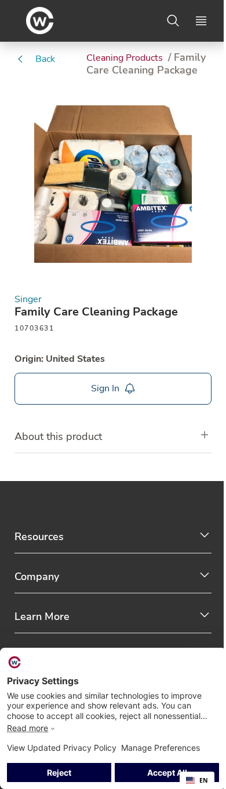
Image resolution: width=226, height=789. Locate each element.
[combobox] (197, 780)
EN (203, 780)
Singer (28, 299)
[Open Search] (173, 21)
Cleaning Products (125, 58)
